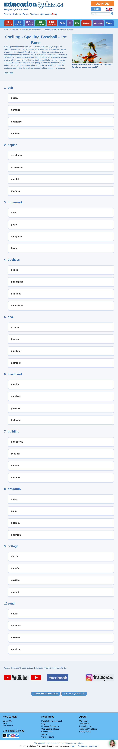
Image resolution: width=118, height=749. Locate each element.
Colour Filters (46, 732)
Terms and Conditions (88, 729)
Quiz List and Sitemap (50, 729)
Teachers (34, 14)
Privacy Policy (85, 732)
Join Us (102, 3)
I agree (74, 746)
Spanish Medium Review (31, 29)
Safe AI (44, 734)
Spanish (15, 29)
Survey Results (47, 737)
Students (17, 14)
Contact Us (7, 721)
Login (96, 9)
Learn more (93, 746)
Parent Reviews (85, 726)
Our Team (83, 721)
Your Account (8, 726)
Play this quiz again (74, 694)
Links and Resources (50, 726)
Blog (43, 724)
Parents (7, 14)
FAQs (5, 723)
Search (112, 13)
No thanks (82, 746)
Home (6, 29)
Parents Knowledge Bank (51, 721)
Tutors (25, 14)
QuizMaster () (48, 14)
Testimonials (84, 724)
